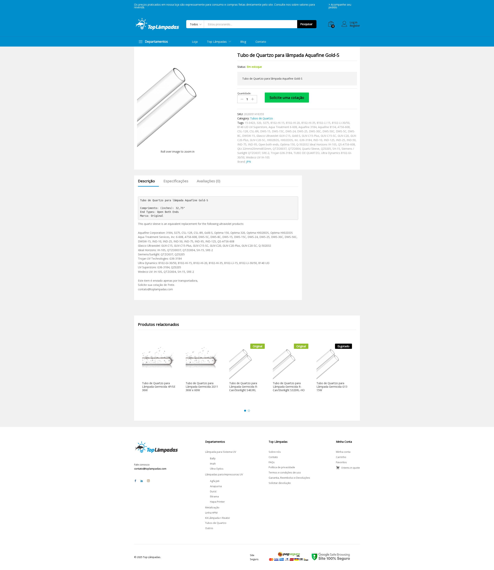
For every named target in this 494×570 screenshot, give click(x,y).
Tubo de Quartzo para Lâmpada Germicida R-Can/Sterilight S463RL (243, 386)
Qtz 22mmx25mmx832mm (254, 148)
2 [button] (249, 411)
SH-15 (336, 148)
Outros (209, 528)
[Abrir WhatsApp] (484, 560)
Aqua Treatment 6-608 (283, 127)
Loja (195, 41)
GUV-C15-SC (328, 136)
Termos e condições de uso (285, 472)
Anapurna (216, 486)
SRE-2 (265, 153)
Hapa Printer (217, 501)
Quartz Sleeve (310, 148)
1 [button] (245, 411)
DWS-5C (341, 131)
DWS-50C (328, 131)
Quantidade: (244, 93)
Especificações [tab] (175, 181)
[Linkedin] (142, 481)
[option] (160, 371)
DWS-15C (278, 131)
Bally (213, 458)
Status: (241, 67)
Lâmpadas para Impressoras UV (224, 474)
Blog (243, 41)
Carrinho (341, 457)
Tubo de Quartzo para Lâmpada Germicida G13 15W (331, 386)
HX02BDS (273, 140)
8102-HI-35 (308, 123)
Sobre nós (275, 452)
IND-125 (329, 140)
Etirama (214, 496)
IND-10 (317, 140)
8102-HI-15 (277, 123)
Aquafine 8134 (327, 127)
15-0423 (250, 123)
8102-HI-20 (293, 123)
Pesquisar (306, 24)
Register (355, 25)
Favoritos (341, 462)
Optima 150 (287, 144)
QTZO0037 (280, 148)
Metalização (212, 507)
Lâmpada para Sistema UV (220, 452)
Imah (213, 463)
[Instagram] (148, 480)
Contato (260, 41)
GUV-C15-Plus (310, 136)
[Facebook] (135, 481)
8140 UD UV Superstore (252, 127)
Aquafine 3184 (307, 127)
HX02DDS (287, 140)
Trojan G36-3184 (281, 153)
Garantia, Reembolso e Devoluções (289, 477)
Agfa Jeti (214, 481)
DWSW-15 (248, 136)
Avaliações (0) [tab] (208, 181)
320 (259, 123)
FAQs (272, 462)
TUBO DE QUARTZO (307, 153)
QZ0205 (326, 148)
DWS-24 (290, 131)
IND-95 (252, 144)
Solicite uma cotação (287, 97)
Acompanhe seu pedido (340, 6)
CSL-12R (242, 131)
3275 (266, 123)
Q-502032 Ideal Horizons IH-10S (316, 144)
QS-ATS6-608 (346, 144)
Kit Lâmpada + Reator (217, 518)
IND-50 (351, 140)
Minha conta (343, 452)
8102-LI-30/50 (340, 123)
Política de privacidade (282, 467)
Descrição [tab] (146, 181)
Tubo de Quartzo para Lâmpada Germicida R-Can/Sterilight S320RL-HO (289, 386)
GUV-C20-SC (257, 140)
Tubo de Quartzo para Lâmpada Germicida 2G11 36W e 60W (202, 386)
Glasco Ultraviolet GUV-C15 (273, 136)
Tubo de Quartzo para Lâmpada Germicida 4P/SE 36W (158, 386)
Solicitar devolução (280, 483)
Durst (213, 491)
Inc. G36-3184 (303, 140)
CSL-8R (254, 131)
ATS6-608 (344, 127)
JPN (248, 161)
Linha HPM (211, 512)
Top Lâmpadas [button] (217, 41)
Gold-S (296, 136)
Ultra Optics (216, 468)
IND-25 (340, 140)
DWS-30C (315, 131)
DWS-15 (265, 131)
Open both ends (269, 144)
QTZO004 (294, 148)
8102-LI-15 (323, 123)
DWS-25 (302, 131)
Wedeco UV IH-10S (258, 157)
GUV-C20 (343, 136)
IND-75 (241, 144)
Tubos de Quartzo (261, 118)
